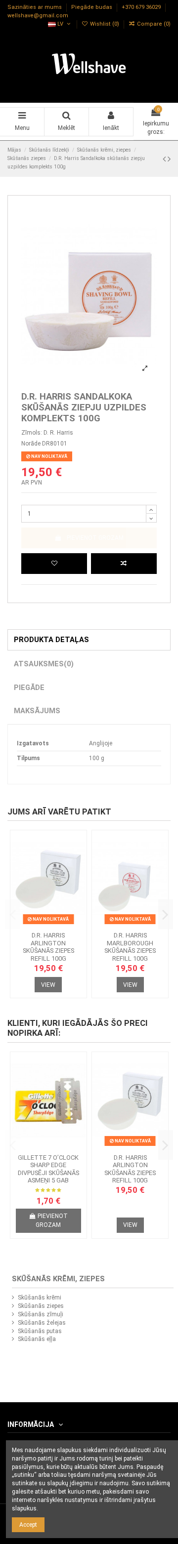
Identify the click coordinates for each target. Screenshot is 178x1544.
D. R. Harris (58, 432)
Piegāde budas (92, 7)
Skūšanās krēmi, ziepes (58, 1278)
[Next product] (169, 159)
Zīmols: (31, 432)
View (48, 984)
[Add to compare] (124, 563)
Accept (28, 1524)
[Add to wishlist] (54, 563)
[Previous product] (165, 159)
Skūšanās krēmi (39, 1297)
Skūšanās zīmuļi (40, 1314)
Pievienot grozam (95, 537)
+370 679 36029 (142, 7)
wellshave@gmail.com (37, 15)
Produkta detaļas (51, 639)
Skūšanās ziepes (41, 1305)
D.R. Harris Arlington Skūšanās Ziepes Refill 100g (48, 947)
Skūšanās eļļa (37, 1339)
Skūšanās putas (40, 1331)
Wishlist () (105, 24)
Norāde (31, 443)
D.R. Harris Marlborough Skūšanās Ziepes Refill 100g (130, 947)
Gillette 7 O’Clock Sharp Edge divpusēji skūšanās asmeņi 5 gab (48, 1169)
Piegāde (29, 687)
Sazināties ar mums (35, 7)
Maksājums (37, 710)
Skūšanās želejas (42, 1322)
